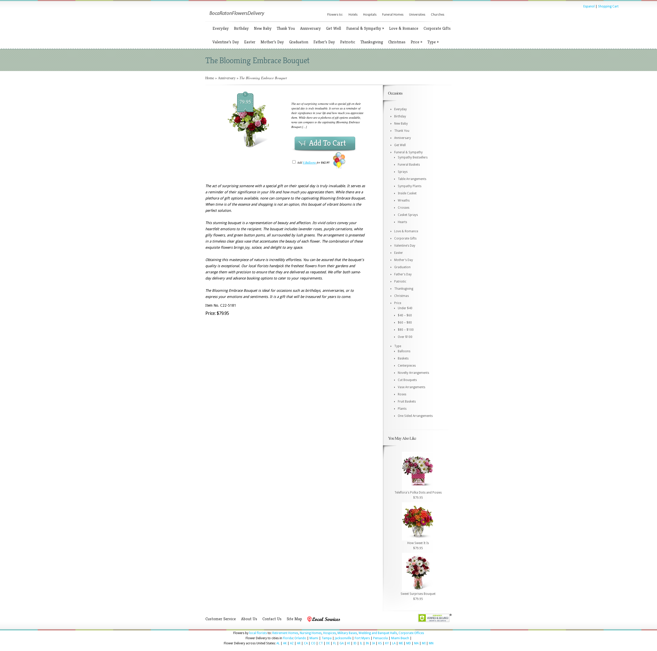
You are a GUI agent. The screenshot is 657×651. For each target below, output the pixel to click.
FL (334, 643)
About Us (249, 619)
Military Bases (347, 633)
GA (342, 643)
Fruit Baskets (407, 401)
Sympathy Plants (409, 186)
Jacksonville (343, 638)
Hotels (353, 14)
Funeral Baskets (409, 164)
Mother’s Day (272, 42)
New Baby (263, 28)
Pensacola (380, 638)
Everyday (220, 28)
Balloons (404, 351)
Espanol (589, 6)
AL (278, 643)
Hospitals (369, 14)
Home (209, 77)
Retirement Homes (285, 633)
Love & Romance (403, 28)
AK (285, 643)
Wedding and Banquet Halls (378, 633)
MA (416, 643)
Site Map (294, 619)
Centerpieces (407, 365)
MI (424, 643)
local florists (258, 633)
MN (431, 643)
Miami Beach (400, 638)
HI (348, 643)
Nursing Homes (311, 633)
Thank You (286, 28)
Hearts (402, 222)
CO (313, 643)
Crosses (403, 207)
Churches (437, 14)
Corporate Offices (411, 633)
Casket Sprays (408, 215)
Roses (402, 394)
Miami (314, 638)
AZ (292, 643)
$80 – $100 (406, 330)
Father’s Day (324, 42)
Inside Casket (407, 193)
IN (367, 643)
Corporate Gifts (437, 28)
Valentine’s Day (225, 42)
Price (416, 42)
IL (361, 643)
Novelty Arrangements (413, 373)
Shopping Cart (608, 6)
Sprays (403, 172)
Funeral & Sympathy (365, 28)
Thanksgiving (371, 42)
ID (354, 643)
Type (433, 42)
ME (401, 643)
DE (328, 643)
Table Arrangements (412, 179)
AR (299, 643)
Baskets (403, 358)
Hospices (329, 633)
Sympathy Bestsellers (413, 157)
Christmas (396, 42)
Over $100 (405, 337)
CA (306, 643)
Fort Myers (362, 638)
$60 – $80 (405, 322)
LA (393, 643)
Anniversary (310, 28)
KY (387, 643)
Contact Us (272, 619)
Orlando (300, 638)
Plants (402, 408)
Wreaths (404, 200)
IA (373, 643)
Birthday (241, 28)
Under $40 (405, 308)
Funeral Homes (392, 14)
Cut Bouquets (407, 380)
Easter (249, 42)
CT (321, 643)
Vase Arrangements (411, 387)
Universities (417, 14)
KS (380, 643)
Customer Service (220, 619)
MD (408, 643)
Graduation (298, 42)
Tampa (327, 638)
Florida (288, 638)
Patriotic (347, 42)
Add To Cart (327, 143)
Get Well (333, 28)
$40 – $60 (405, 315)
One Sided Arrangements (415, 416)
